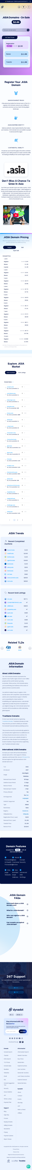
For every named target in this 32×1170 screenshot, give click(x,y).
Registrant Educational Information (16, 1154)
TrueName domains (7, 721)
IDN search (25, 757)
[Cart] (23, 7)
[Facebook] (10, 1038)
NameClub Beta (22, 1083)
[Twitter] (17, 1038)
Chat (17, 992)
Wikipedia (26, 814)
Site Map (20, 1102)
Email (16, 987)
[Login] (19, 7)
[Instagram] (12, 1038)
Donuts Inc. (25, 811)
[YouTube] (19, 1038)
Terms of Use (16, 1152)
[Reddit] (22, 1038)
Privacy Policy (16, 1149)
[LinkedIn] (14, 1038)
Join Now (22, 1031)
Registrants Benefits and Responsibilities (16, 1157)
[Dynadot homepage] (2, 7)
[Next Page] (22, 520)
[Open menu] (29, 7)
